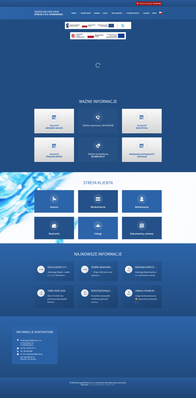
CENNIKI (97, 13)
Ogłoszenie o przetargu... (58, 267)
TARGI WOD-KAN (56, 290)
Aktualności (117, 13)
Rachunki (54, 233)
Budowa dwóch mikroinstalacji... (146, 267)
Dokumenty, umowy (142, 233)
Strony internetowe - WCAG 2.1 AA (102, 385)
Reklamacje (142, 207)
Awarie (54, 207)
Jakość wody (85, 13)
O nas (105, 13)
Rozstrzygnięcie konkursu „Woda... (102, 290)
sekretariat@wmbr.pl (34, 354)
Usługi (98, 233)
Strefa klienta (133, 13)
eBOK (154, 13)
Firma (73, 13)
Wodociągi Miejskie (48, 13)
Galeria (146, 13)
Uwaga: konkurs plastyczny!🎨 (146, 290)
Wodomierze (98, 207)
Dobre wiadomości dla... (102, 267)
